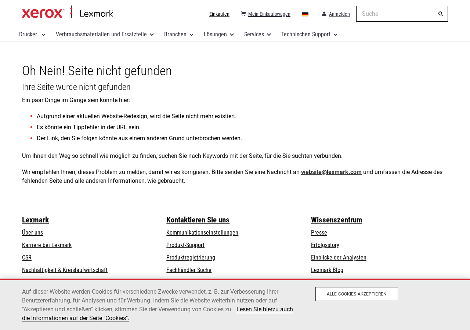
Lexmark (35, 219)
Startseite (67, 12)
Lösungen (215, 34)
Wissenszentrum (336, 219)
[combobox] (402, 14)
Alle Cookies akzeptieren (357, 294)
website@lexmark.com (331, 171)
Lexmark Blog (327, 269)
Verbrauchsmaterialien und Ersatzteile (101, 34)
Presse (319, 232)
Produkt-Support (185, 245)
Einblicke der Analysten (338, 257)
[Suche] (440, 14)
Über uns (32, 232)
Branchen (175, 34)
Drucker (29, 34)
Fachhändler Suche (189, 269)
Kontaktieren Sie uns (197, 219)
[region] (235, 304)
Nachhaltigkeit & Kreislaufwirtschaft (65, 269)
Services (254, 34)
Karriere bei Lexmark (47, 245)
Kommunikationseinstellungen (202, 232)
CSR (27, 257)
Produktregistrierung (190, 257)
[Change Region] (305, 14)
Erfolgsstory (325, 245)
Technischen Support (305, 34)
